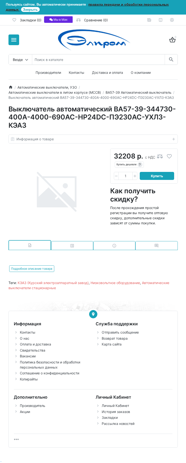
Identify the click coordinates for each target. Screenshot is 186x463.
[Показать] (93, 314)
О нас (24, 338)
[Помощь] (160, 20)
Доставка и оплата (107, 72)
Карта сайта (112, 344)
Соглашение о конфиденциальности (49, 373)
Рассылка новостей (118, 423)
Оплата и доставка (35, 344)
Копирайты (29, 379)
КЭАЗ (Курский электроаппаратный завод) (53, 283)
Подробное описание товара (31, 268)
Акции (25, 412)
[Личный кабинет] (172, 20)
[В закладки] (169, 156)
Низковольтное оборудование (115, 283)
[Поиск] (171, 59)
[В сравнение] (160, 156)
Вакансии (28, 356)
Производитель (32, 406)
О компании (141, 72)
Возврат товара (115, 338)
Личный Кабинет (115, 406)
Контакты (76, 72)
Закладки (110, 417)
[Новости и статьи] (149, 20)
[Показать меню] (13, 39)
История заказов (116, 412)
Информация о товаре (35, 139)
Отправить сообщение (120, 332)
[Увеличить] (134, 176)
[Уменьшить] (116, 176)
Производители (48, 72)
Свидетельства (32, 350)
